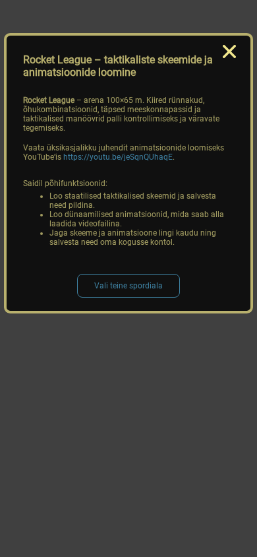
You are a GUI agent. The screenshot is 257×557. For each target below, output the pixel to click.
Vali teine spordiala (128, 285)
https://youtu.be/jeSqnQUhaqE (118, 157)
